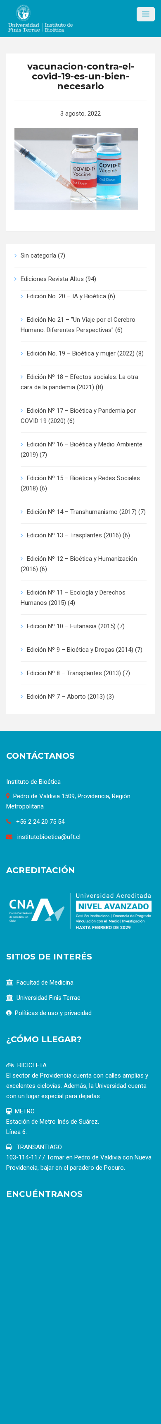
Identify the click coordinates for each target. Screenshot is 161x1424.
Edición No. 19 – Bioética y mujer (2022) (81, 353)
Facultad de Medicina (45, 982)
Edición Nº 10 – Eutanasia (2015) (71, 626)
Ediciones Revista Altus (52, 279)
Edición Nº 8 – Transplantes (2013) (74, 673)
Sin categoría (38, 255)
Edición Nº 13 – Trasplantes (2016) (74, 535)
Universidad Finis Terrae (48, 997)
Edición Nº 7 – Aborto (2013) (66, 696)
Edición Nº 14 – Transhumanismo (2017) (82, 512)
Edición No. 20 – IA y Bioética (66, 296)
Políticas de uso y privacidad (53, 1013)
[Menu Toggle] (146, 14)
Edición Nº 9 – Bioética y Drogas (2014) (80, 649)
